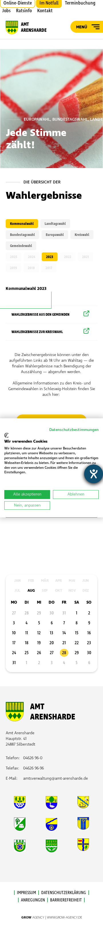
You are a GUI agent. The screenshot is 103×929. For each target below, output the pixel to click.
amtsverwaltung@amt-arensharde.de (55, 778)
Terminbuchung (80, 3)
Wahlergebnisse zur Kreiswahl (37, 331)
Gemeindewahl (21, 245)
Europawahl (55, 234)
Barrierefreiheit (66, 900)
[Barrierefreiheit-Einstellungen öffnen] (93, 473)
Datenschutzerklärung (63, 892)
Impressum (26, 892)
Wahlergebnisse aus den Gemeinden (40, 314)
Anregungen (33, 900)
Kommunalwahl (22, 223)
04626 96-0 (32, 758)
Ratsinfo (24, 11)
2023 (49, 257)
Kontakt (45, 11)
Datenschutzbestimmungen (74, 429)
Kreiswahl (82, 234)
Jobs (6, 11)
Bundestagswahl (22, 234)
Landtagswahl (55, 223)
